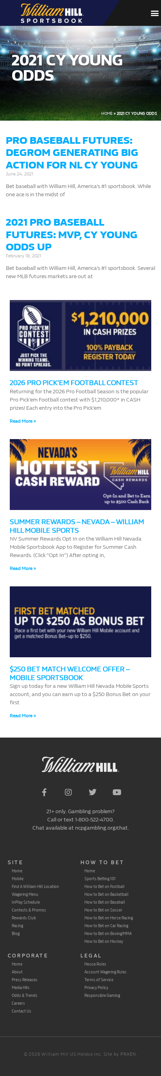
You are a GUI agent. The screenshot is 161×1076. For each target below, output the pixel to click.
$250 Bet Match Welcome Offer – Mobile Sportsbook (69, 673)
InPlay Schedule (26, 902)
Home (107, 113)
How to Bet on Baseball (104, 902)
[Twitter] (93, 792)
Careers (18, 1003)
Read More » (23, 421)
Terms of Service (98, 979)
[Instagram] (68, 792)
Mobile (17, 878)
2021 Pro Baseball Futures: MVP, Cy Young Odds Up (72, 234)
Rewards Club (24, 917)
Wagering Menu (25, 894)
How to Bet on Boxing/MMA (108, 933)
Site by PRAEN (120, 1054)
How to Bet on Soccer (103, 910)
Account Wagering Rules (105, 972)
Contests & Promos (29, 910)
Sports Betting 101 (100, 878)
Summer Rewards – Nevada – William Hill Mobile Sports (77, 526)
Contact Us (21, 1011)
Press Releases (25, 979)
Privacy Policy (96, 987)
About (17, 972)
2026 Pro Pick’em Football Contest (74, 383)
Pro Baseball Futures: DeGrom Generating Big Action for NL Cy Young (72, 152)
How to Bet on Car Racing (106, 925)
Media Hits (21, 987)
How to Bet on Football (104, 886)
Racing (17, 925)
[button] (154, 13)
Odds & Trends (25, 995)
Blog (16, 933)
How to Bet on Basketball (106, 894)
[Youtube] (117, 792)
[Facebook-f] (44, 792)
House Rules (95, 964)
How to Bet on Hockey (103, 941)
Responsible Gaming (102, 995)
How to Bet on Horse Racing (108, 917)
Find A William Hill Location (35, 886)
